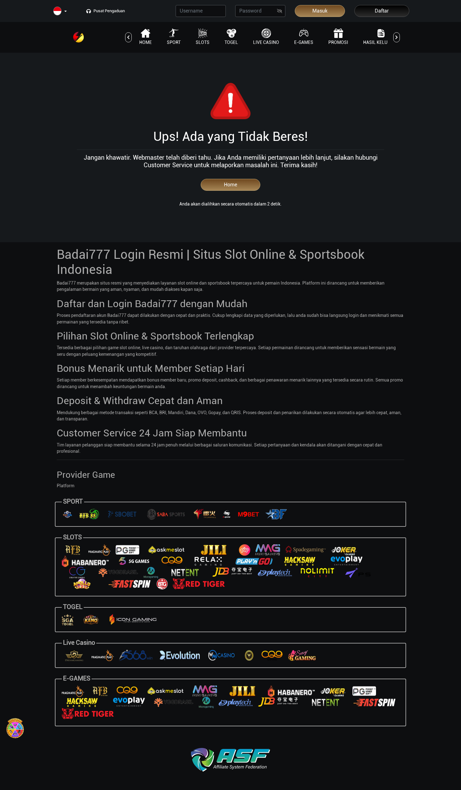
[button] (60, 11)
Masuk (319, 11)
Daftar (382, 11)
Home (230, 185)
